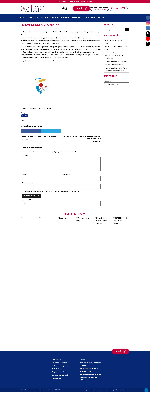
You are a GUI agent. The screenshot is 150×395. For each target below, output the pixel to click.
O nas (22, 18)
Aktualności (34, 18)
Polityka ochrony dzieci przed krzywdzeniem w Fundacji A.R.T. (90, 377)
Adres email (66, 174)
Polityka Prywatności (59, 369)
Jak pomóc (76, 18)
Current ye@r (27, 200)
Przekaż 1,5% (118, 8)
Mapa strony (56, 378)
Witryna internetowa (29, 183)
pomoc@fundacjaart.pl (99, 7)
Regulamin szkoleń (59, 372)
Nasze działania (64, 18)
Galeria (82, 360)
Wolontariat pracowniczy (89, 368)
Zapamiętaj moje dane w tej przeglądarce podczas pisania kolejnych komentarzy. (52, 191)
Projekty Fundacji (48, 18)
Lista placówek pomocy (60, 366)
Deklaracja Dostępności (60, 375)
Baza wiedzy (56, 360)
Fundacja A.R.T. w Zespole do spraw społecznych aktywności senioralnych (115, 55)
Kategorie (107, 81)
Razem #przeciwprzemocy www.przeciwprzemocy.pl (75, 1)
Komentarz (26, 155)
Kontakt (101, 18)
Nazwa (25, 174)
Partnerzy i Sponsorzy (60, 363)
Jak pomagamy (91, 18)
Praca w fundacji (86, 371)
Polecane (24, 116)
